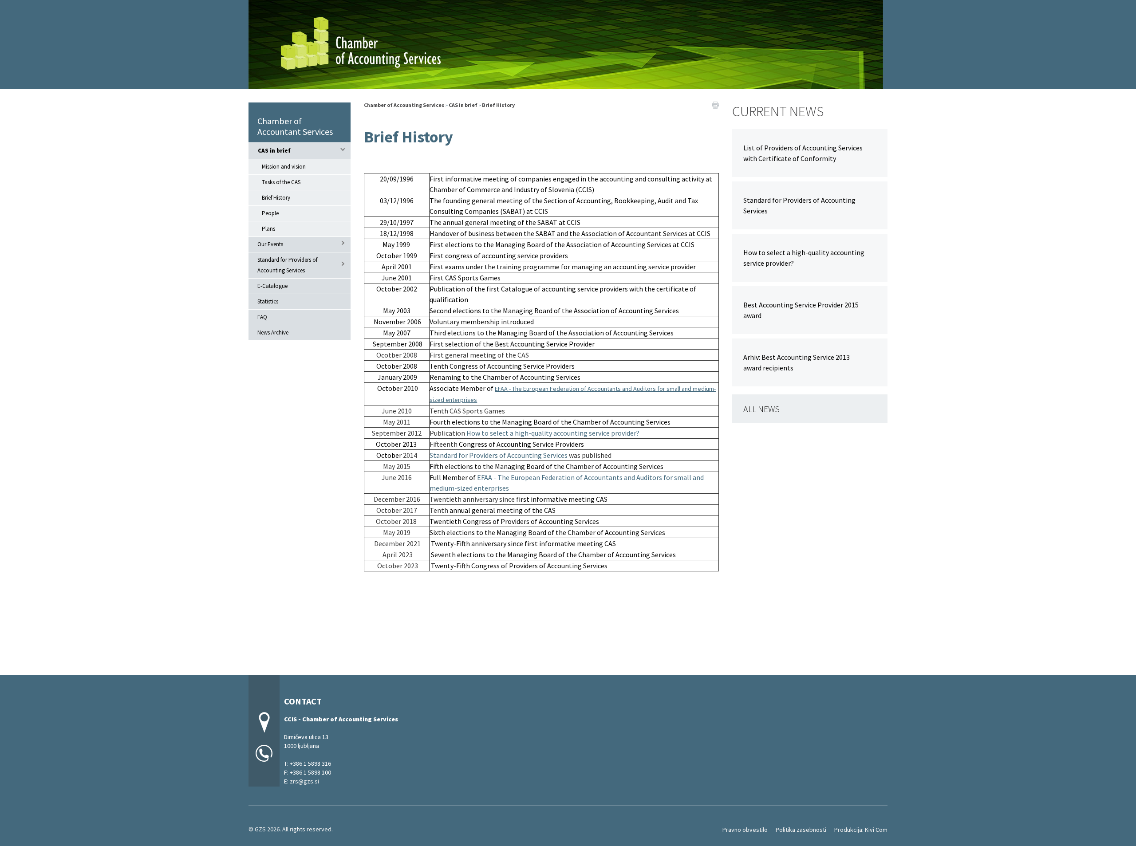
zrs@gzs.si (304, 781)
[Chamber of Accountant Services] (565, 43)
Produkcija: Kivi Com (861, 830)
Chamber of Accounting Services (404, 105)
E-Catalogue (272, 286)
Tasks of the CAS (281, 182)
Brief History (276, 197)
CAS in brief (274, 150)
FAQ (262, 317)
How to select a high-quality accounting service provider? (552, 433)
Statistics (267, 301)
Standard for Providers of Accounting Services (287, 265)
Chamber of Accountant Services (295, 126)
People (270, 213)
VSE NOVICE (810, 409)
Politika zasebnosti (801, 830)
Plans (268, 228)
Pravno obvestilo (745, 830)
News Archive (272, 332)
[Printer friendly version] (715, 104)
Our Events (270, 244)
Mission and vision (284, 166)
